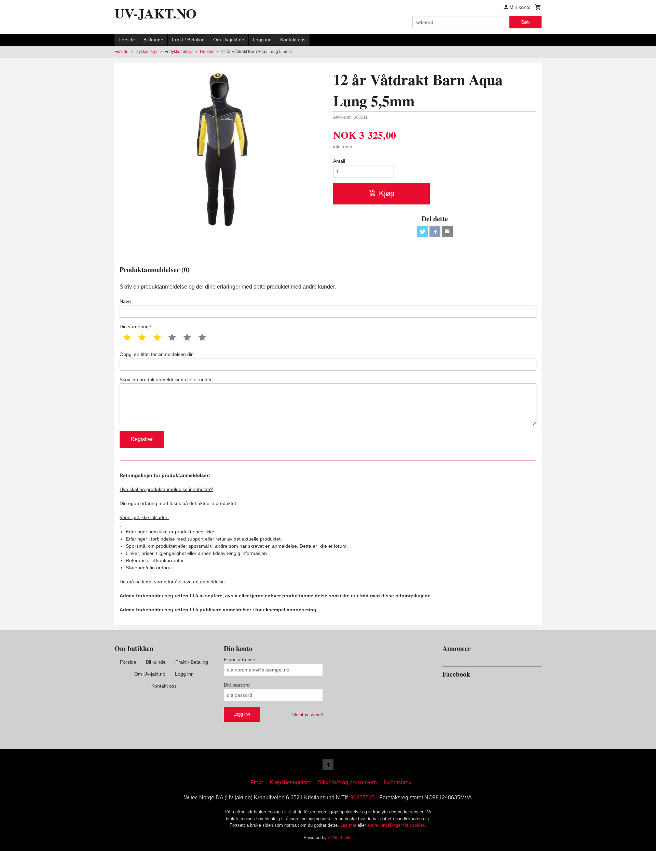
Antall (339, 161)
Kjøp (386, 193)
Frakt (256, 782)
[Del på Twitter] (422, 231)
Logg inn (262, 39)
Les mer (349, 825)
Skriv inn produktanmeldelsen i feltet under (166, 379)
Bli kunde (153, 39)
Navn (125, 301)
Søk (525, 22)
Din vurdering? (135, 326)
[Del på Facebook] (434, 231)
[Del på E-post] (447, 231)
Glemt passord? (307, 714)
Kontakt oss (292, 39)
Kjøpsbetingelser (290, 782)
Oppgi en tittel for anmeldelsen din (157, 354)
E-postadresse (239, 659)
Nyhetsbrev (397, 782)
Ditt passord (237, 685)
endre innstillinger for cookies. (396, 825)
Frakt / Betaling (188, 39)
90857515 (362, 797)
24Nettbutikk (340, 837)
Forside (127, 39)
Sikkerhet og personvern (347, 782)
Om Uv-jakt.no (228, 39)
